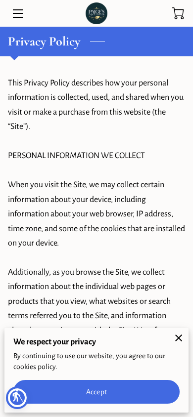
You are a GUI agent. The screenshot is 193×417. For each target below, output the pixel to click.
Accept (96, 392)
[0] (178, 13)
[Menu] (17, 13)
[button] (17, 397)
